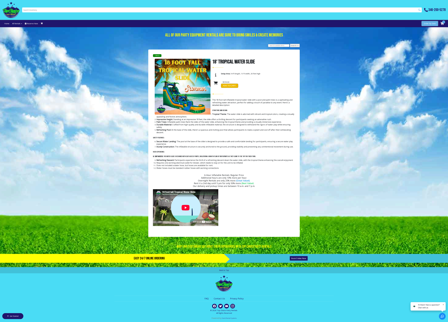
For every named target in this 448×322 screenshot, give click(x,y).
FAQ (207, 298)
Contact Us (219, 298)
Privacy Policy (237, 298)
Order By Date (430, 23)
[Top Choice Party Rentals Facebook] (214, 306)
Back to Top (224, 270)
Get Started (14, 316)
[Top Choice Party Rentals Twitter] (220, 306)
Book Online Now (299, 258)
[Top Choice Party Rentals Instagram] (232, 306)
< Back (156, 55)
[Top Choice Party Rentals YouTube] (226, 306)
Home (6, 23)
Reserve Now (32, 23)
